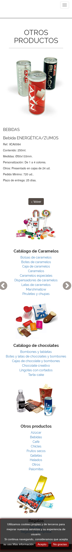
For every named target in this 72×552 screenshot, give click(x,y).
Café (36, 442)
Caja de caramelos (36, 266)
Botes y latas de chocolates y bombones (36, 356)
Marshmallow (36, 289)
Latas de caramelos (36, 285)
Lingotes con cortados (36, 370)
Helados (36, 460)
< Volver (36, 202)
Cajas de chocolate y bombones (36, 361)
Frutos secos (36, 451)
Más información (23, 544)
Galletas (36, 455)
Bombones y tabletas (36, 352)
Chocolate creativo (36, 365)
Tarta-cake (36, 375)
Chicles (36, 446)
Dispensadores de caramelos (36, 280)
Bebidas (36, 437)
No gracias (60, 544)
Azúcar (36, 432)
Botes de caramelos (36, 262)
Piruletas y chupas (36, 294)
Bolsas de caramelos (36, 257)
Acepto (42, 544)
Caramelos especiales (36, 275)
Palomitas (36, 469)
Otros (36, 464)
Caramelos (36, 271)
